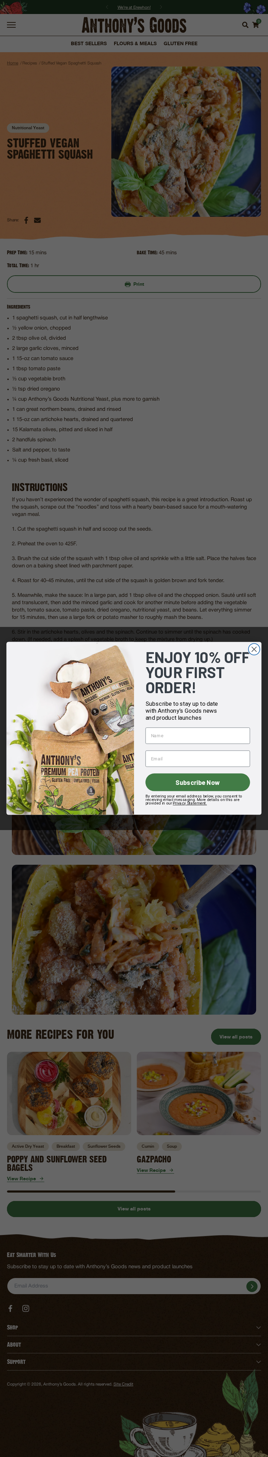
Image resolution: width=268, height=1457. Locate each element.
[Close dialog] (254, 649)
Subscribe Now (197, 782)
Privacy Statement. (190, 803)
